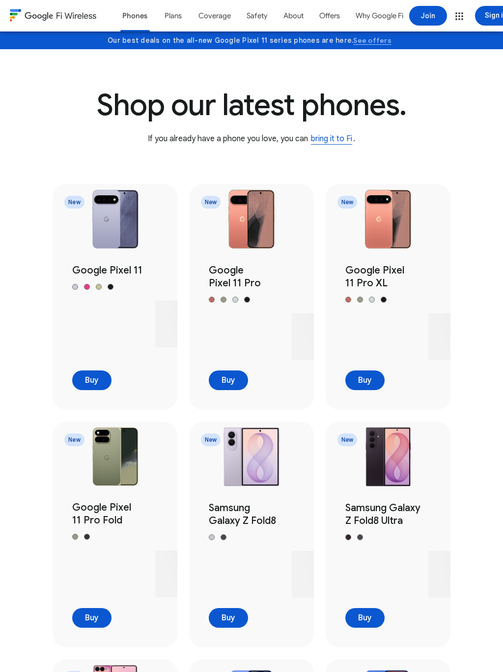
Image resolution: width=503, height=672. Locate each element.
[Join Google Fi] (428, 16)
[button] (459, 16)
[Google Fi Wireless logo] (53, 16)
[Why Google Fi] (379, 15)
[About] (293, 15)
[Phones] (134, 15)
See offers (372, 40)
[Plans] (173, 15)
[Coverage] (215, 15)
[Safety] (257, 15)
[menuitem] (134, 15)
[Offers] (329, 15)
